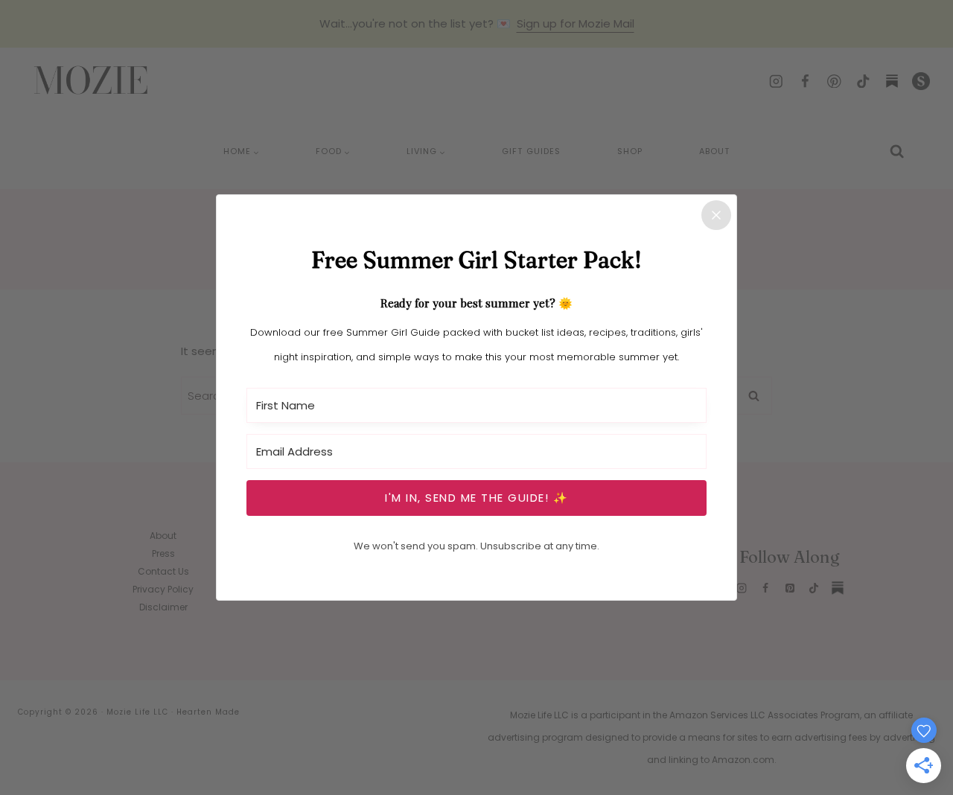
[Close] (716, 215)
